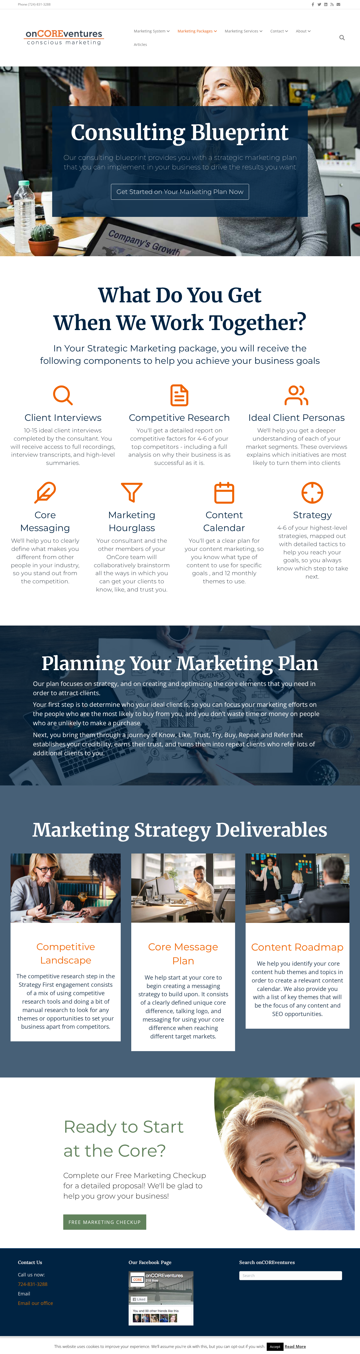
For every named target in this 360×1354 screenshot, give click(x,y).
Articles (140, 44)
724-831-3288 (32, 1284)
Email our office (35, 1303)
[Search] (338, 38)
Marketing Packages (195, 31)
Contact (277, 31)
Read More (295, 1346)
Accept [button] (275, 1346)
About (301, 31)
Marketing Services (241, 31)
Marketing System (150, 31)
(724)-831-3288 (39, 4)
